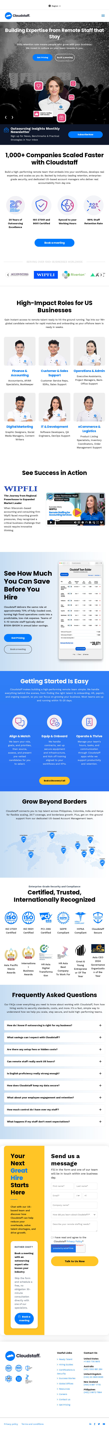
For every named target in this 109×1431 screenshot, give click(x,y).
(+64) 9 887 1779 (92, 1384)
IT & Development (54, 427)
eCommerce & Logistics (89, 429)
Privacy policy (11, 1424)
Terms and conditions (32, 1424)
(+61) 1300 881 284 (93, 1369)
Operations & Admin (89, 371)
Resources (64, 1389)
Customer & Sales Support (54, 373)
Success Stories (66, 1378)
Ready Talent (65, 1359)
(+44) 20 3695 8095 (93, 1377)
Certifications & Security (66, 1372)
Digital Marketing (20, 427)
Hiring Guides (65, 1364)
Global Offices (65, 1383)
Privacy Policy (74, 1241)
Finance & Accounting (20, 373)
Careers (62, 1394)
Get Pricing (42, 57)
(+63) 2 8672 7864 (93, 1392)
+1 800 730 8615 (92, 1361)
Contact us (64, 1399)
